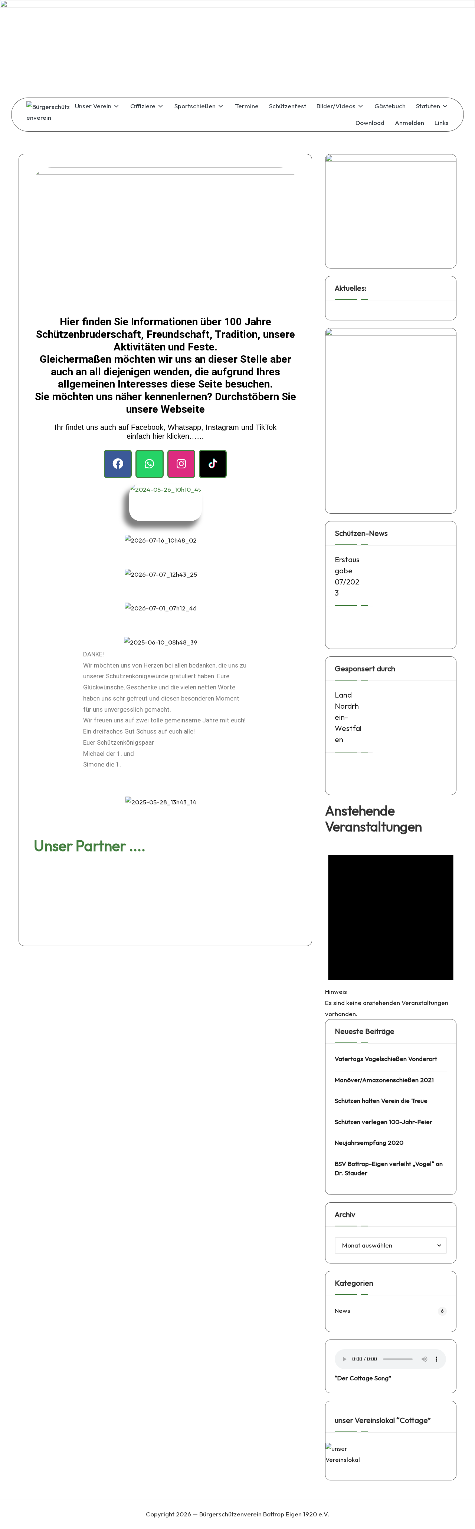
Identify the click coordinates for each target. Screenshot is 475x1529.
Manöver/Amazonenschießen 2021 (384, 1080)
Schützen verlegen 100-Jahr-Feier (383, 1122)
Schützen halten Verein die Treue (381, 1100)
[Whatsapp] (149, 464)
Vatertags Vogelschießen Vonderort (386, 1058)
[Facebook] (118, 464)
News (342, 1310)
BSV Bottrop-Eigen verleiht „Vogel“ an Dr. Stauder (389, 1168)
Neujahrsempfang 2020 (369, 1142)
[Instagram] (181, 464)
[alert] (390, 929)
